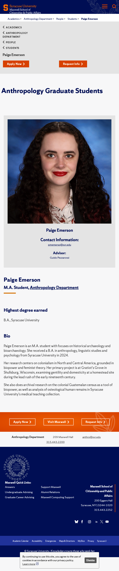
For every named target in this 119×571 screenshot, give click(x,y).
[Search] (114, 7)
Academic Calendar (21, 541)
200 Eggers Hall (103, 500)
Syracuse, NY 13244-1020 (96, 505)
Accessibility (37, 541)
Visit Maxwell (57, 422)
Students (72, 19)
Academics (14, 19)
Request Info (71, 64)
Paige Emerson (89, 19)
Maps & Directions (67, 541)
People (60, 19)
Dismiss (90, 560)
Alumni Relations (50, 492)
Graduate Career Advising (19, 497)
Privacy (91, 541)
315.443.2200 (55, 442)
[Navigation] (104, 6)
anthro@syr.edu (91, 437)
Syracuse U (101, 541)
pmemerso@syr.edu (59, 244)
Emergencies (50, 541)
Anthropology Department (38, 19)
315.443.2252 (103, 510)
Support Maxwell (51, 487)
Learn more (28, 564)
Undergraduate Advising (19, 492)
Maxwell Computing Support (57, 497)
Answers (10, 487)
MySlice (81, 541)
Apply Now (14, 64)
